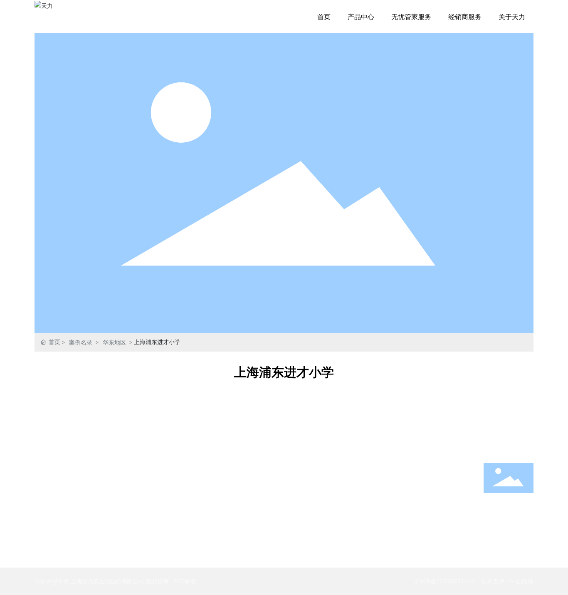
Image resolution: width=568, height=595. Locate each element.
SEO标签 (185, 581)
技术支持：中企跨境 (507, 581)
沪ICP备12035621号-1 (445, 581)
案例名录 (80, 342)
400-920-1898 (509, 514)
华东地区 (114, 342)
